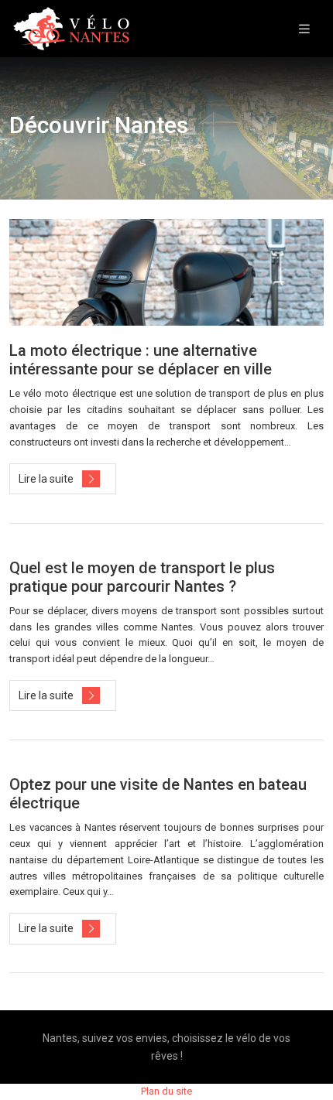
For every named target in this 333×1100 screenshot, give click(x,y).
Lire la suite (46, 479)
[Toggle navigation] (304, 29)
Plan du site (166, 1091)
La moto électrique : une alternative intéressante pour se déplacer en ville (140, 359)
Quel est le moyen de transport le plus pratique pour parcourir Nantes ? (142, 577)
